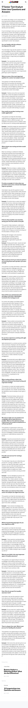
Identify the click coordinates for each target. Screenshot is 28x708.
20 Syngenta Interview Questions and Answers (12, 689)
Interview (6, 685)
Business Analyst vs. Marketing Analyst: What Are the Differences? (13, 671)
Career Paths (6, 666)
